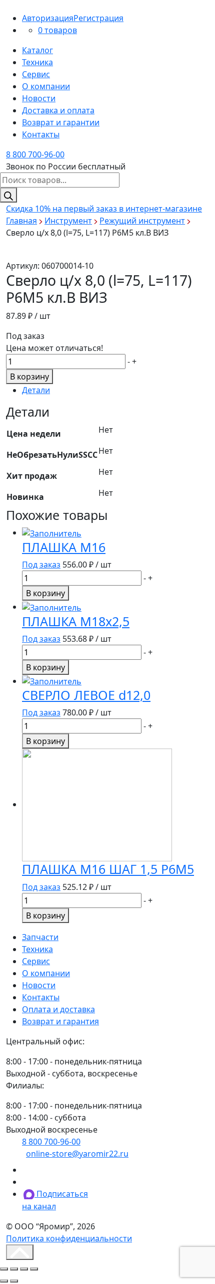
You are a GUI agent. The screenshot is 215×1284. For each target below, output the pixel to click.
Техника (37, 62)
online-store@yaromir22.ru (77, 1153)
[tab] (115, 390)
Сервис (36, 74)
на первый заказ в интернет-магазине (104, 208)
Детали (36, 390)
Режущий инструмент (142, 220)
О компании (46, 86)
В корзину (29, 376)
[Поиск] (8, 195)
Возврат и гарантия (60, 1021)
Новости (39, 98)
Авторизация (48, 18)
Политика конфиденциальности (69, 1238)
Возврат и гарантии (61, 122)
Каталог (37, 50)
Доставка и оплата (58, 110)
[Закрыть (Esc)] (4, 1268)
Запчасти (40, 937)
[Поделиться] (14, 1268)
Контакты (41, 134)
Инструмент (68, 220)
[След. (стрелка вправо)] (14, 1280)
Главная (21, 220)
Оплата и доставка (58, 1009)
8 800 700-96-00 (35, 154)
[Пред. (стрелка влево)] (4, 1280)
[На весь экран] (24, 1268)
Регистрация (99, 18)
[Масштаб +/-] (34, 1268)
